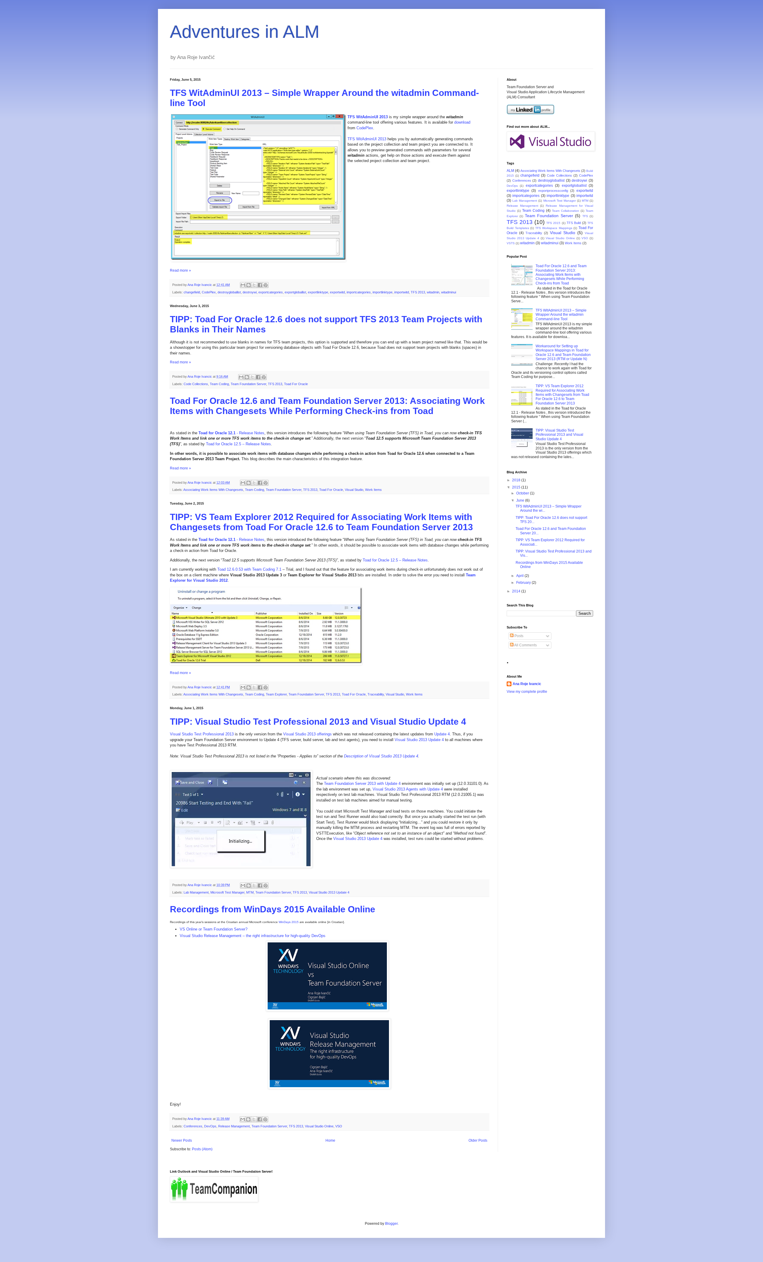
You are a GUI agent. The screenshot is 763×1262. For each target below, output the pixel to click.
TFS (585, 216)
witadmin (433, 292)
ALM (510, 171)
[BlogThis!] (249, 285)
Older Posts (478, 1140)
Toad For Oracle (296, 384)
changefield (192, 292)
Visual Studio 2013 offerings (307, 734)
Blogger (391, 1223)
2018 (516, 480)
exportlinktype (318, 292)
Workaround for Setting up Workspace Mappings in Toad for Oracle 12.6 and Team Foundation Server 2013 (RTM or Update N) (563, 352)
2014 (516, 591)
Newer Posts (181, 1140)
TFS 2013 (418, 292)
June (520, 500)
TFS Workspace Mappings (553, 228)
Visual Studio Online (319, 1126)
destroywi (250, 292)
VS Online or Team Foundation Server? (213, 929)
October (523, 493)
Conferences (193, 1126)
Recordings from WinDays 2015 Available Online (272, 909)
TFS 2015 (553, 223)
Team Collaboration (565, 210)
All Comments (525, 645)
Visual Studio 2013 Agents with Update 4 (408, 789)
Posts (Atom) (202, 1149)
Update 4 (442, 734)
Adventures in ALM (245, 32)
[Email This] (243, 285)
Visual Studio (354, 489)
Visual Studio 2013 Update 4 (419, 739)
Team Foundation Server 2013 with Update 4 (362, 783)
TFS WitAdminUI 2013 (368, 117)
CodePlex (364, 128)
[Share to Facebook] (260, 285)
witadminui (448, 292)
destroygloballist (229, 292)
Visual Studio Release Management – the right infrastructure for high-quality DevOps (252, 935)
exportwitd (337, 292)
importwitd (401, 292)
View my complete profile (527, 692)
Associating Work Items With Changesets (213, 489)
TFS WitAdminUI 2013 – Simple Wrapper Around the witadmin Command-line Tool (561, 314)
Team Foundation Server (248, 384)
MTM (250, 892)
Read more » (180, 270)
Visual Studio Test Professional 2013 (202, 734)
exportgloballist (295, 292)
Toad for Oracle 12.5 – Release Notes (238, 444)
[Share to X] (254, 285)
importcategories (359, 292)
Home (330, 1140)
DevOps (210, 1126)
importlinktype (383, 292)
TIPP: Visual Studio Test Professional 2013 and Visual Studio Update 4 (318, 721)
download (462, 122)
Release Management (234, 1126)
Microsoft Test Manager (227, 892)
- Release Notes (231, 433)
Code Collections (196, 384)
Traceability (375, 694)
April (520, 576)
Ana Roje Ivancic (527, 684)
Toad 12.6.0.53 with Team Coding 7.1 (249, 569)
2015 (516, 487)
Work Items (373, 489)
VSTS (511, 243)
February (524, 583)
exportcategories (270, 292)
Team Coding (219, 384)
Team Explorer (276, 694)
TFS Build (574, 223)
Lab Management (196, 892)
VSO (338, 1126)
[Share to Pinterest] (266, 285)
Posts (518, 636)
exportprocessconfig (553, 190)
